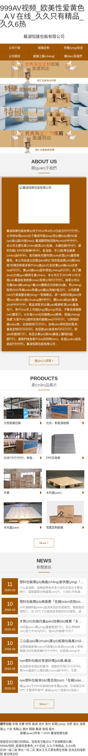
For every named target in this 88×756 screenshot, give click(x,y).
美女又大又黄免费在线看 (52, 749)
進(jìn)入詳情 (43, 360)
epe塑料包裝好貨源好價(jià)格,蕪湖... (46, 660)
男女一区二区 (26, 749)
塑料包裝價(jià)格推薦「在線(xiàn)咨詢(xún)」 (53, 601)
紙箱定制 (44, 47)
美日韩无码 (11, 754)
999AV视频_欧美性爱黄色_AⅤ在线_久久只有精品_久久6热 (42, 16)
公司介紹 (14, 47)
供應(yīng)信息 (73, 47)
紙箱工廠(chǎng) (44, 56)
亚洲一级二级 (8, 749)
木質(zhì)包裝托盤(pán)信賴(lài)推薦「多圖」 (52, 621)
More (42, 543)
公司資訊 (14, 56)
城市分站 (5, 723)
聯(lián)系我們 (73, 56)
